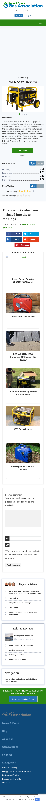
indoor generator (16, 655)
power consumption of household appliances (23, 613)
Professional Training (11, 775)
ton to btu (13, 598)
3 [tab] (24, 114)
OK (37, 799)
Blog (26, 77)
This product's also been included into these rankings (21, 680)
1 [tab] (19, 114)
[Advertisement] (23, 50)
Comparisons (10, 746)
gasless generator (17, 650)
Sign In (19, 15)
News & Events (11, 723)
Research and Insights (11, 779)
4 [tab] (26, 114)
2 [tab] (22, 114)
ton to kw (13, 607)
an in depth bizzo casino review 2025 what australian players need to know (25, 592)
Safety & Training (9, 767)
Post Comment (13, 565)
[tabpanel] (23, 99)
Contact (27, 11)
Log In (28, 15)
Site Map (6, 783)
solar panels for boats (23, 635)
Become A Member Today (23, 699)
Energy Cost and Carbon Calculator (17, 771)
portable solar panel (17, 659)
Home (20, 77)
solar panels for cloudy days (21, 645)
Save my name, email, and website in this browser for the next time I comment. (22, 555)
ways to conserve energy (20, 603)
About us (19, 11)
